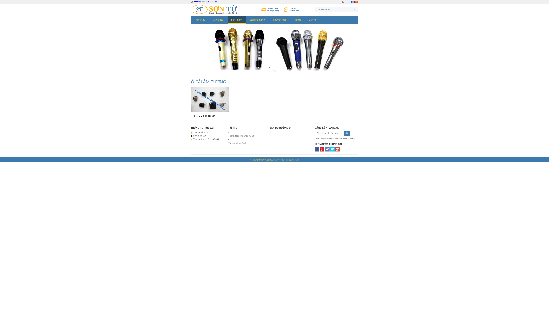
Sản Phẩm (236, 19)
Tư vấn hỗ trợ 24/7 (237, 143)
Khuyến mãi (279, 19)
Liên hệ (312, 19)
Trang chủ (199, 19)
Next (355, 50)
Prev (194, 50)
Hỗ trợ (347, 2)
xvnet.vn (295, 160)
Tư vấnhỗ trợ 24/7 (294, 9)
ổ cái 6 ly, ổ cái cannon (204, 115)
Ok (346, 133)
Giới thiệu (218, 19)
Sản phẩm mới (257, 19)
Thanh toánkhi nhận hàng (273, 9)
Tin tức (297, 19)
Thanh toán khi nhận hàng (241, 135)
